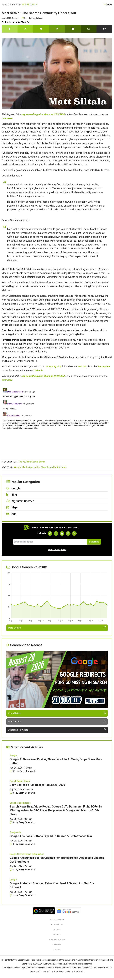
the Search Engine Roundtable (27, 960)
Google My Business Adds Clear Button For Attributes (40, 467)
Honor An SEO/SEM (20, 22)
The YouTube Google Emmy (31, 461)
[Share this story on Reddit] (41, 29)
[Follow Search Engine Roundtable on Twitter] (56, 533)
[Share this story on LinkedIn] (57, 29)
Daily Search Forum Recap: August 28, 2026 (37, 784)
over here (7, 118)
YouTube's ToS (77, 971)
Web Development (66, 964)
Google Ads (15, 832)
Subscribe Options (57, 549)
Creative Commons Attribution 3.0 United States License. (79, 968)
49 (14, 771)
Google (13, 755)
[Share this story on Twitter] (25, 29)
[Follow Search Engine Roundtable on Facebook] (50, 533)
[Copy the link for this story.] (104, 29)
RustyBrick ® (48, 964)
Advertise (57, 944)
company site (53, 366)
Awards (57, 929)
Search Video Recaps (20, 803)
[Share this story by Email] (89, 29)
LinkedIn (38, 370)
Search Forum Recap (20, 781)
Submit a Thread (57, 919)
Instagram (104, 366)
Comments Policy (57, 939)
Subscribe (94, 541)
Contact (57, 949)
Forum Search (57, 924)
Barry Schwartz (37, 18)
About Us (57, 934)
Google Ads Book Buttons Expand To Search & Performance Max (51, 836)
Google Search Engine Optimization (27, 854)
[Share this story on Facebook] (10, 29)
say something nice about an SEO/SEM (43, 114)
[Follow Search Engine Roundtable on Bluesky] (62, 533)
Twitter (81, 366)
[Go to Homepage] (19, 4)
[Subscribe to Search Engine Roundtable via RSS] (74, 533)
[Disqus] (57, 422)
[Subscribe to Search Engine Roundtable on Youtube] (68, 533)
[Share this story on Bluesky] (73, 29)
